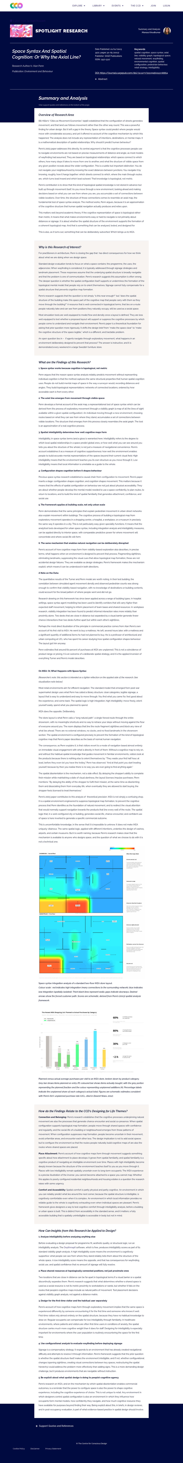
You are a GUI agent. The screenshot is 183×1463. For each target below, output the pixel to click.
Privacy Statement (53, 1449)
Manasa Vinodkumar (151, 32)
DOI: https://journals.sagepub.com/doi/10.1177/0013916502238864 (131, 73)
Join (153, 6)
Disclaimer (35, 1449)
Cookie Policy (19, 1449)
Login (166, 6)
